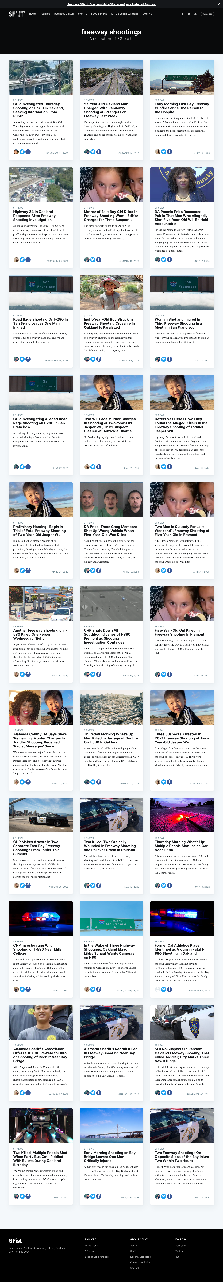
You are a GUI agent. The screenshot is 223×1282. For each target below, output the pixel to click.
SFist (15, 1240)
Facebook (180, 1245)
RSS (177, 1256)
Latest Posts (92, 1245)
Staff (133, 1251)
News (32, 14)
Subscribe (207, 14)
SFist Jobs (90, 1251)
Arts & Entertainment (125, 14)
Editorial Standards (140, 1256)
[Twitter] (189, 14)
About (133, 1245)
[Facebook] (182, 14)
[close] (219, 4)
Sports (82, 14)
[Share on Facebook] (28, 152)
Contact (148, 14)
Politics (45, 14)
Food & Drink (99, 14)
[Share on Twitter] (22, 152)
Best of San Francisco (97, 1256)
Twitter (179, 1251)
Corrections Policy (140, 1262)
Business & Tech (64, 14)
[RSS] (196, 14)
